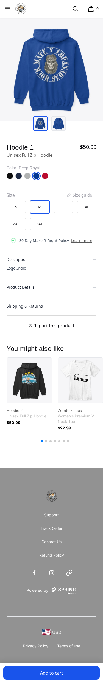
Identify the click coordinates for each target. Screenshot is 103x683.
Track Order (51, 528)
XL (87, 206)
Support (51, 515)
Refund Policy (51, 555)
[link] (29, 380)
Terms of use (68, 646)
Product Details (21, 287)
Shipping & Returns (25, 306)
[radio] (16, 207)
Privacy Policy (35, 646)
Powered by (37, 590)
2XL (16, 223)
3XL (40, 223)
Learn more (81, 240)
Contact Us (51, 541)
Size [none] (11, 195)
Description (17, 259)
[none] (79, 195)
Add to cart (51, 673)
